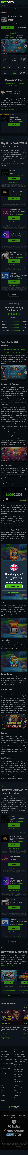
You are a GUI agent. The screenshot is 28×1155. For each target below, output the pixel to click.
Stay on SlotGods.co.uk (14, 592)
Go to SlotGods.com (13, 586)
